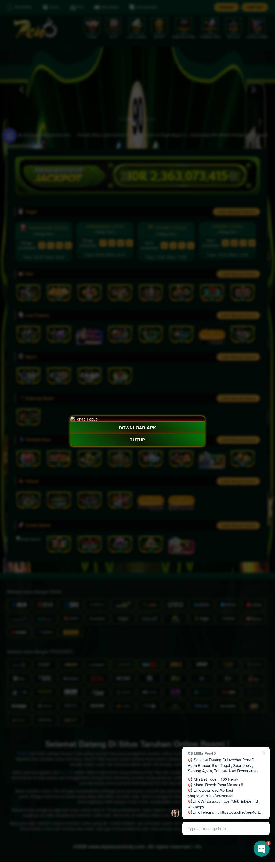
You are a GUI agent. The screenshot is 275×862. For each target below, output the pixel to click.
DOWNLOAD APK (137, 428)
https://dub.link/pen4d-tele (242, 812)
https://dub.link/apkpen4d (211, 795)
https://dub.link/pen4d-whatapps (223, 803)
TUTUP (137, 439)
